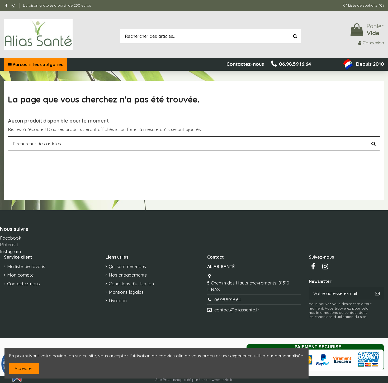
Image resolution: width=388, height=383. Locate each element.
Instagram (10, 251)
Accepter (24, 368)
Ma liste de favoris (26, 266)
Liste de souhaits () (365, 5)
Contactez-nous (23, 283)
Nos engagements (128, 275)
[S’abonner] (377, 293)
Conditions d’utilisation (131, 283)
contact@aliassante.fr (236, 309)
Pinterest (9, 244)
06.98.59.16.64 (227, 299)
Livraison (118, 300)
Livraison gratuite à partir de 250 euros (57, 5)
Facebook (10, 238)
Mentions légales (126, 292)
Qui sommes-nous (127, 266)
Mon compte (20, 275)
